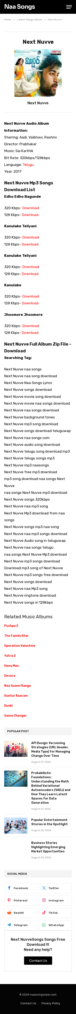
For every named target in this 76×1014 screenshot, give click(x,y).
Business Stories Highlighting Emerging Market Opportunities (48, 847)
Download (30, 208)
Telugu (28, 164)
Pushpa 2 (11, 626)
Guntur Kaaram (16, 696)
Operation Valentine (19, 646)
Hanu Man (11, 666)
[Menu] (69, 7)
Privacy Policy (50, 1003)
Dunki (8, 706)
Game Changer (15, 715)
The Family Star (16, 636)
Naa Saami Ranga (17, 686)
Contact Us (28, 1003)
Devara (9, 676)
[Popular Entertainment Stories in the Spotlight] (15, 826)
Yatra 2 (10, 656)
